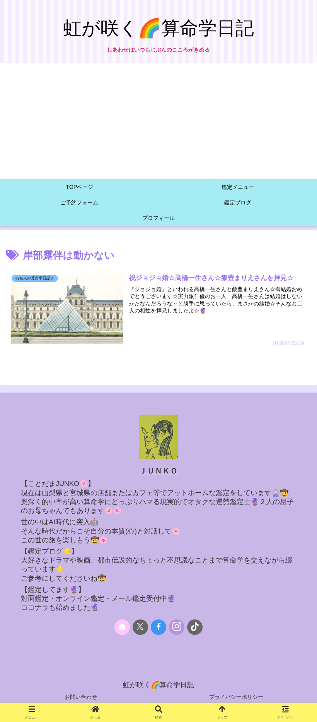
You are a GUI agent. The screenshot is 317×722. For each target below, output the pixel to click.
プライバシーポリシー (236, 697)
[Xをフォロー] (140, 627)
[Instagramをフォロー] (176, 627)
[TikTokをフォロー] (195, 627)
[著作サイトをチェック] (122, 627)
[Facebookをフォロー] (158, 627)
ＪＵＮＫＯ (158, 470)
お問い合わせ (81, 697)
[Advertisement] (158, 121)
